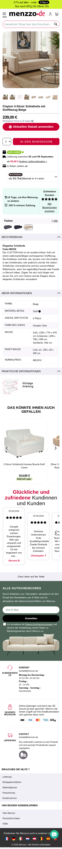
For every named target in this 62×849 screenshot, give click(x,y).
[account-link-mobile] (51, 14)
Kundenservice (10, 798)
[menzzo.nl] (27, 838)
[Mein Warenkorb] (57, 14)
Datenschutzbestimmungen (39, 624)
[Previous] (6, 448)
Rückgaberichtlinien (12, 782)
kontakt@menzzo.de (28, 737)
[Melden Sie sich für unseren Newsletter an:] (31, 609)
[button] (56, 35)
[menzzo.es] (48, 838)
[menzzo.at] (34, 838)
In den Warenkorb (36, 142)
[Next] (55, 448)
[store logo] (27, 13)
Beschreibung (12, 237)
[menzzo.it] (21, 838)
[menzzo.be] (41, 838)
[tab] (31, 237)
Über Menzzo (9, 813)
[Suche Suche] (56, 24)
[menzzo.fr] (7, 838)
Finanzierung (9, 793)
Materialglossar (10, 787)
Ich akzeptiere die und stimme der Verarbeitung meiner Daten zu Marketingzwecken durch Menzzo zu (32, 627)
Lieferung (7, 777)
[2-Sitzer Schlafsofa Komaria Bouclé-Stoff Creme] (24, 441)
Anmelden (31, 618)
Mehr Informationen (17, 293)
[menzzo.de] (14, 838)
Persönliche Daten (11, 818)
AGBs (5, 824)
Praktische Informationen (21, 371)
